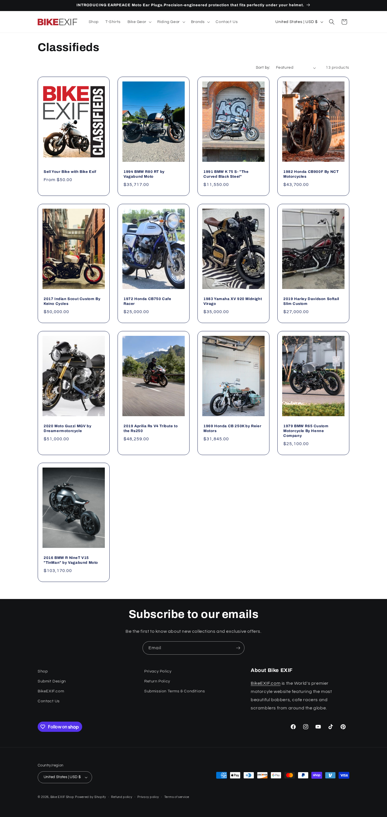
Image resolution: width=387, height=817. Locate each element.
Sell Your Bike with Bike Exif (70, 172)
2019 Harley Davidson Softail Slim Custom (311, 301)
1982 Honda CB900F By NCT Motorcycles (311, 174)
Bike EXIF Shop (62, 797)
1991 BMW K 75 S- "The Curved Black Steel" (226, 174)
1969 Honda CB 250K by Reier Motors (232, 428)
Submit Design (52, 681)
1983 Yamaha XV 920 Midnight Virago (232, 301)
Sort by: (263, 68)
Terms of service (176, 797)
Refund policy (121, 797)
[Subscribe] (238, 648)
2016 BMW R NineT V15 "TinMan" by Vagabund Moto (71, 560)
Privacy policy (148, 797)
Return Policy (157, 681)
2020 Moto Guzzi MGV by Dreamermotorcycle (67, 428)
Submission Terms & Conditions (174, 691)
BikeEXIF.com (51, 691)
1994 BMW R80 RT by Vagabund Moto (144, 174)
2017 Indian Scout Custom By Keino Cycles (72, 301)
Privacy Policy (157, 671)
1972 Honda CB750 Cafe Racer (147, 301)
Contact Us (49, 701)
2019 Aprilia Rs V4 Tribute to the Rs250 (151, 428)
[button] (139, 22)
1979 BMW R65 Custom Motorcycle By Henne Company (305, 431)
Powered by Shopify (90, 797)
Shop (43, 671)
